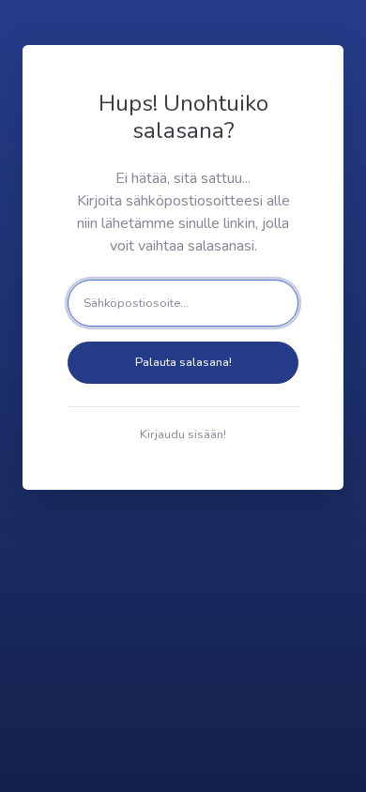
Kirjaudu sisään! (183, 434)
